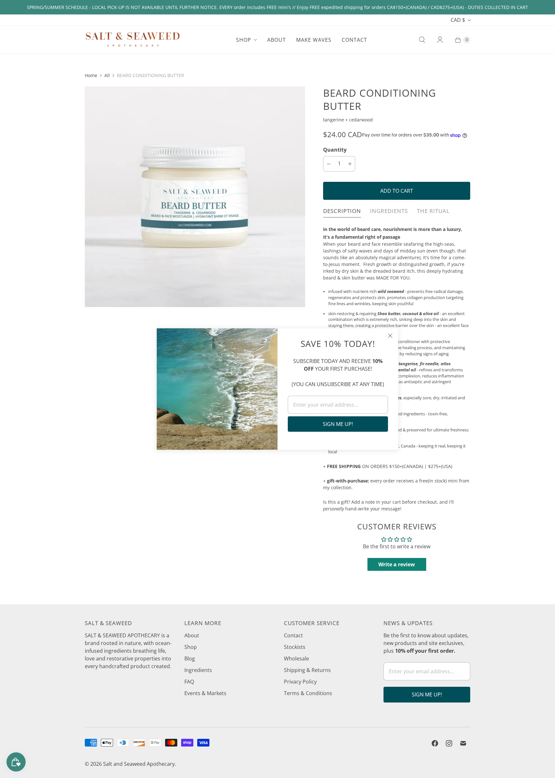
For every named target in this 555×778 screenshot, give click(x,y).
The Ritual (433, 211)
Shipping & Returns (307, 670)
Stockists (294, 646)
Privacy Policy (300, 681)
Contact (354, 39)
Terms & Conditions (308, 693)
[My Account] (440, 40)
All (107, 75)
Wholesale (296, 658)
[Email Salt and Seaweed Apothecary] (463, 743)
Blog (189, 658)
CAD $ (458, 19)
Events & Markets (205, 693)
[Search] (422, 40)
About (276, 39)
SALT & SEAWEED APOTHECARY (122, 635)
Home (91, 75)
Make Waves (313, 39)
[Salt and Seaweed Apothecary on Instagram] (449, 743)
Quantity (335, 149)
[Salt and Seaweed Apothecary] (133, 40)
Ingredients (389, 211)
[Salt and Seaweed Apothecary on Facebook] (435, 743)
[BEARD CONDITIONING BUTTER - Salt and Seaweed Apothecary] (195, 196)
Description (342, 211)
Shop (243, 39)
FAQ (189, 681)
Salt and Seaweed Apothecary (139, 763)
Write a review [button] (396, 564)
